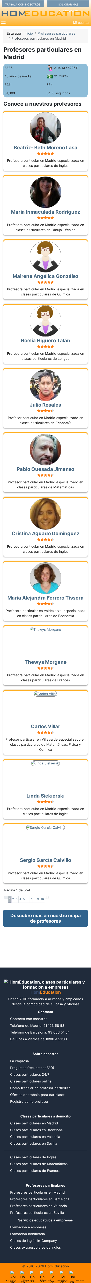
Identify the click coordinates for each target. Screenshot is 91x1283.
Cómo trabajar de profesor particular (40, 1088)
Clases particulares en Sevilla (33, 1143)
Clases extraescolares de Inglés (35, 1247)
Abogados (11, 1280)
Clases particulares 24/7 (29, 1074)
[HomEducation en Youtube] (52, 1273)
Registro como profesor (29, 1101)
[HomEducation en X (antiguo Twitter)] (32, 1273)
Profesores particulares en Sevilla (37, 1212)
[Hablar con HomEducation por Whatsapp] (71, 1273)
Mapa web (28, 1280)
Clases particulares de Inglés (33, 1157)
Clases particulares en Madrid (34, 1123)
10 (42, 899)
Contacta (79, 1280)
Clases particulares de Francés (34, 1170)
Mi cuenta (81, 22)
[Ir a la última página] (48, 897)
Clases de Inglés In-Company (33, 1241)
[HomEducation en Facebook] (42, 1273)
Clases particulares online (30, 1081)
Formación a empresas (28, 1227)
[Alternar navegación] (3, 23)
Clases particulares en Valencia (35, 1137)
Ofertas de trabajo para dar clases (37, 1095)
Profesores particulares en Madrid (37, 1192)
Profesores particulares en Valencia (38, 1206)
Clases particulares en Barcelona (36, 1130)
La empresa (19, 1061)
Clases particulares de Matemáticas (39, 1164)
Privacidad (45, 1280)
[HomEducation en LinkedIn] (22, 1273)
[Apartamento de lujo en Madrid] (12, 1273)
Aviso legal (62, 1280)
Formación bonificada (27, 1234)
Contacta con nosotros (28, 1019)
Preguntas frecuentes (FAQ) (32, 1068)
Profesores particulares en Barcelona (39, 1199)
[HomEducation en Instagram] (62, 1273)
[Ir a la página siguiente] (46, 897)
